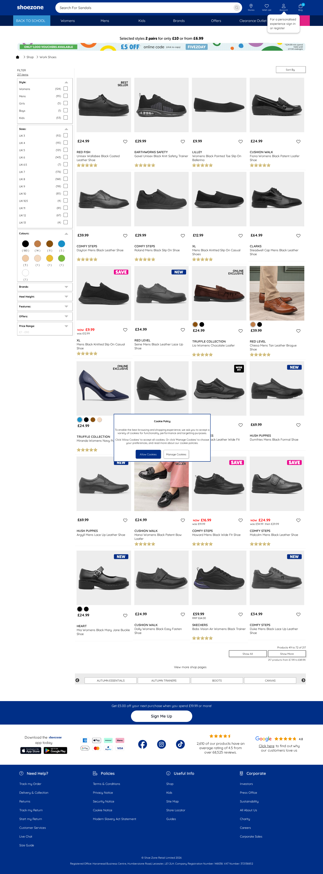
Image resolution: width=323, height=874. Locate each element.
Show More (287, 653)
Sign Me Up (161, 716)
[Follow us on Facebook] (142, 744)
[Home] (18, 57)
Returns (24, 801)
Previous (77, 680)
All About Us (248, 810)
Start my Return (30, 819)
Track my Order (30, 784)
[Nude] (37, 258)
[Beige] (25, 258)
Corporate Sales (251, 836)
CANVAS (270, 680)
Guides (171, 819)
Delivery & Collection (33, 793)
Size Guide (26, 845)
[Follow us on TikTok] (180, 744)
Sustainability (249, 801)
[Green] (61, 258)
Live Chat (25, 836)
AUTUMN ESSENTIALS (111, 680)
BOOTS (217, 680)
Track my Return (31, 810)
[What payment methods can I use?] (102, 744)
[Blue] (61, 244)
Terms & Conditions (106, 784)
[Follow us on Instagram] (161, 744)
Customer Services (32, 828)
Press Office (248, 793)
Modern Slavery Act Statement (114, 819)
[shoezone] (30, 8)
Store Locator (175, 810)
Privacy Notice (103, 793)
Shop (30, 57)
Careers (245, 828)
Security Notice (103, 801)
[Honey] (49, 258)
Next (303, 680)
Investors (246, 784)
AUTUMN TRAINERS (163, 680)
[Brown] (49, 244)
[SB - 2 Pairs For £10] (161, 38)
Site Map (172, 801)
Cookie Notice (102, 810)
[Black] (25, 244)
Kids (169, 793)
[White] (25, 273)
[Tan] (37, 244)
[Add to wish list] (125, 141)
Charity (245, 819)
